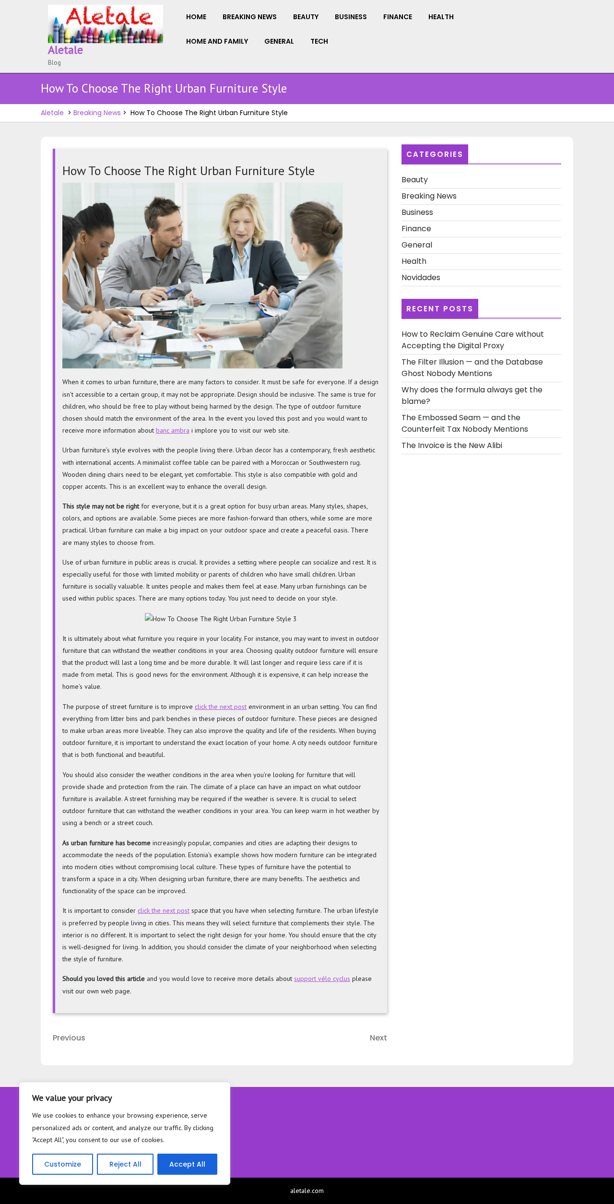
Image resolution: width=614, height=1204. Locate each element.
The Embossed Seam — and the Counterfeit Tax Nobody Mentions (464, 423)
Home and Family (217, 41)
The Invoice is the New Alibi (451, 445)
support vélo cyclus (322, 978)
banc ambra (172, 430)
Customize (62, 1164)
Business (351, 17)
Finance (397, 17)
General (279, 41)
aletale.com (307, 1190)
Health (441, 17)
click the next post (221, 706)
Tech (319, 41)
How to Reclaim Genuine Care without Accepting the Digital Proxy (472, 340)
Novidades (420, 277)
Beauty (306, 17)
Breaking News (250, 17)
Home (196, 17)
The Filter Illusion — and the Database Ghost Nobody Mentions (472, 367)
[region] (124, 1133)
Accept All (187, 1164)
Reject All (125, 1164)
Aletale (65, 49)
